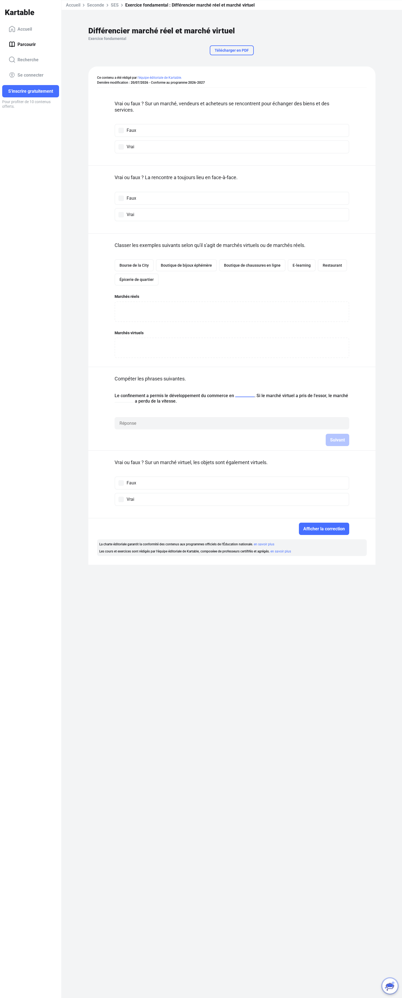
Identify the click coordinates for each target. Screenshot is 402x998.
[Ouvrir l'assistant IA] (390, 986)
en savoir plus (264, 544)
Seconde (95, 5)
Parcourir (27, 44)
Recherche (28, 59)
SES (115, 5)
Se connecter (30, 74)
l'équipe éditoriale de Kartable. (160, 78)
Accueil (25, 28)
